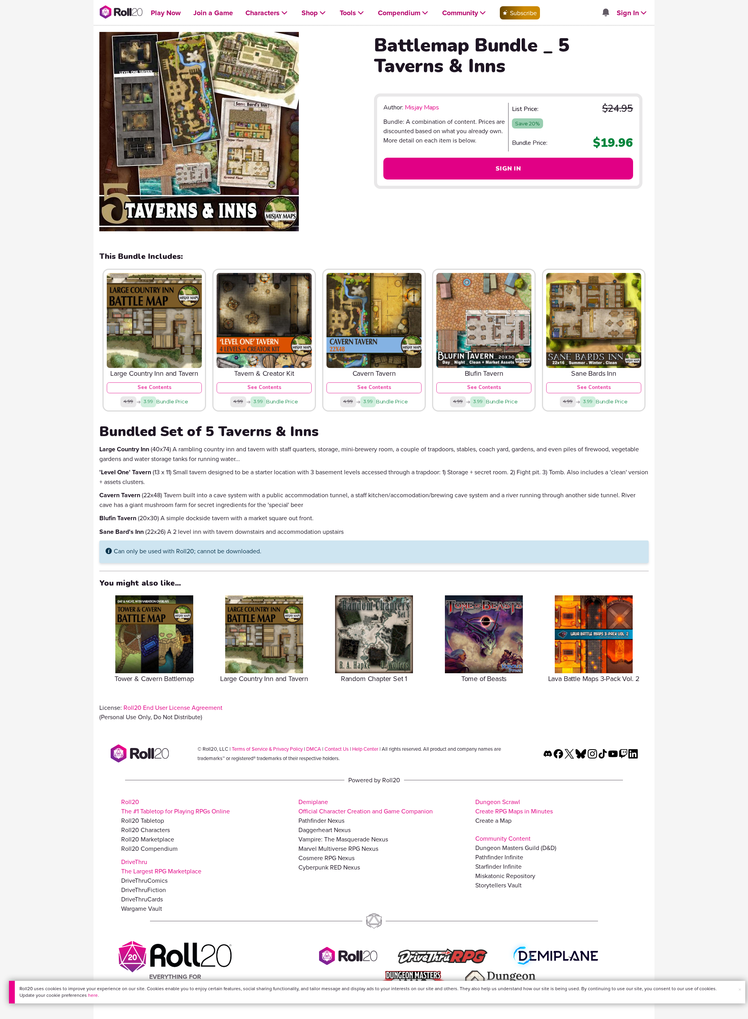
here (93, 995)
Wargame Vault (141, 908)
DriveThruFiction (143, 889)
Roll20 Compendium (149, 848)
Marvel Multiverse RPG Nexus (338, 848)
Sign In (508, 168)
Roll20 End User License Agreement (172, 707)
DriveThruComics (144, 880)
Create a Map (493, 820)
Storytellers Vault (498, 885)
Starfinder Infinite (498, 866)
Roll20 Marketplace (147, 839)
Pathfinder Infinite (499, 857)
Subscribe (522, 13)
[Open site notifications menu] (605, 13)
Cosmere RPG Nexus (326, 858)
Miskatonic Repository (505, 875)
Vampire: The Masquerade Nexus (343, 839)
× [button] (739, 989)
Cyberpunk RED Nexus (329, 867)
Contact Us (337, 748)
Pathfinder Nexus (321, 820)
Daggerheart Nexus (324, 829)
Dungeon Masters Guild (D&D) (515, 847)
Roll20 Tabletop (142, 820)
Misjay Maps (422, 107)
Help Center (365, 748)
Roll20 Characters (145, 829)
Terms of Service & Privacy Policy (267, 748)
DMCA (313, 748)
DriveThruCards (142, 899)
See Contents (154, 387)
